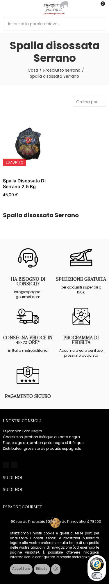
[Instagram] (14, 465)
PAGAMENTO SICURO (28, 396)
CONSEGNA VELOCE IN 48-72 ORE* (28, 340)
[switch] (97, 575)
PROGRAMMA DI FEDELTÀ (81, 340)
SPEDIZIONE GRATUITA (81, 279)
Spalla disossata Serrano (41, 215)
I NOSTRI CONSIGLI (22, 420)
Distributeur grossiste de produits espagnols (42, 448)
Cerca (99, 23)
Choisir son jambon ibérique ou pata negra (41, 436)
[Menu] (5, 8)
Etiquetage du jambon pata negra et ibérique (43, 442)
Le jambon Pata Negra (22, 431)
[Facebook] (6, 465)
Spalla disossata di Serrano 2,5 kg (24, 183)
